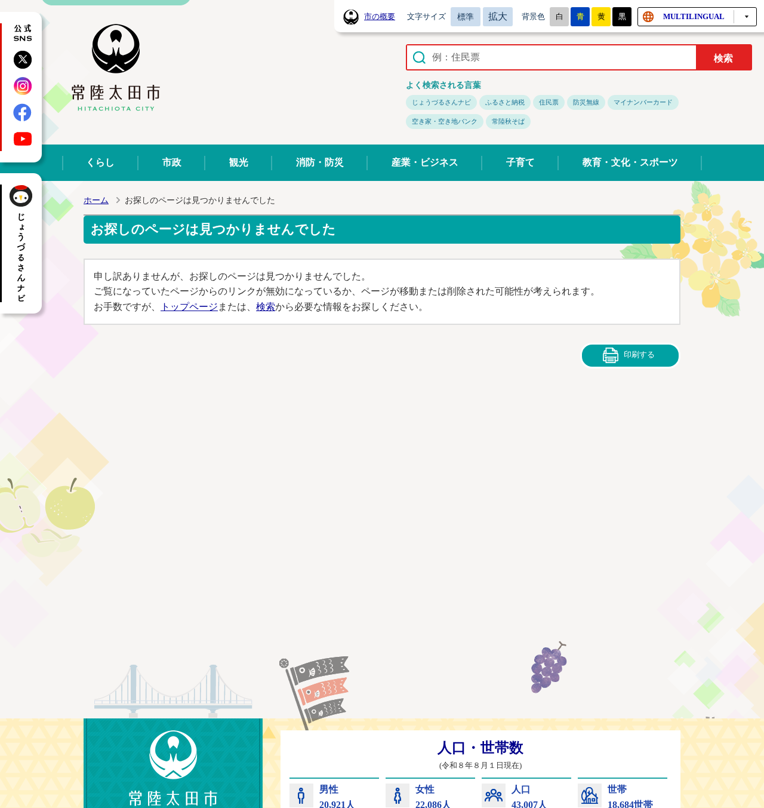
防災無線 (586, 102)
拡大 (497, 16)
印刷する (639, 354)
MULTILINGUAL (694, 16)
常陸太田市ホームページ (116, 68)
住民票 (549, 102)
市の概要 (379, 17)
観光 (238, 162)
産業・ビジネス (425, 162)
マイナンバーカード (643, 102)
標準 (465, 16)
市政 (171, 162)
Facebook (23, 112)
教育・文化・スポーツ (630, 162)
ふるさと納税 (505, 102)
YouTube (23, 138)
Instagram (23, 86)
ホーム (96, 200)
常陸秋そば (508, 121)
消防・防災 (320, 162)
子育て (520, 162)
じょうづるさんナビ (441, 102)
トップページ (189, 307)
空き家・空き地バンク (445, 121)
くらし (100, 162)
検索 (265, 307)
